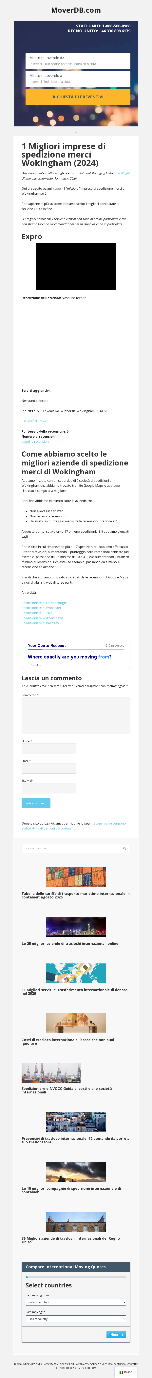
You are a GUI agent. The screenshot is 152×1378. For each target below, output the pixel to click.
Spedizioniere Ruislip (37, 613)
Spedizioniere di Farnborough (44, 603)
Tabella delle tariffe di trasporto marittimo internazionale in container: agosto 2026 (76, 895)
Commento (30, 695)
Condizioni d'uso (101, 1364)
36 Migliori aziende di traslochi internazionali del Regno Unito (71, 1240)
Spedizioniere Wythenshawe (43, 618)
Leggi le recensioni (35, 441)
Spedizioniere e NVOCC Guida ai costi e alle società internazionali (67, 1090)
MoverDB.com (76, 9)
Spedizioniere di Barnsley (40, 623)
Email (26, 761)
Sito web (27, 780)
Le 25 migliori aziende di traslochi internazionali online (70, 943)
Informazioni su (33, 1364)
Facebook (120, 1364)
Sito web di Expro (34, 421)
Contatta (51, 1364)
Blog (17, 1364)
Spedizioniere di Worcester (41, 608)
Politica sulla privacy (74, 1364)
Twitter (133, 1364)
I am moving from (37, 1295)
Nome (27, 741)
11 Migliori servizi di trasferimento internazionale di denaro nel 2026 (75, 991)
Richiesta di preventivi (78, 96)
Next (114, 1334)
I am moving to (35, 1312)
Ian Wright (123, 173)
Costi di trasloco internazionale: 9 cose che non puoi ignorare (68, 1041)
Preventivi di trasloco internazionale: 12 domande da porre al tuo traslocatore (76, 1140)
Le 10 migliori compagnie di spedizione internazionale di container (71, 1190)
